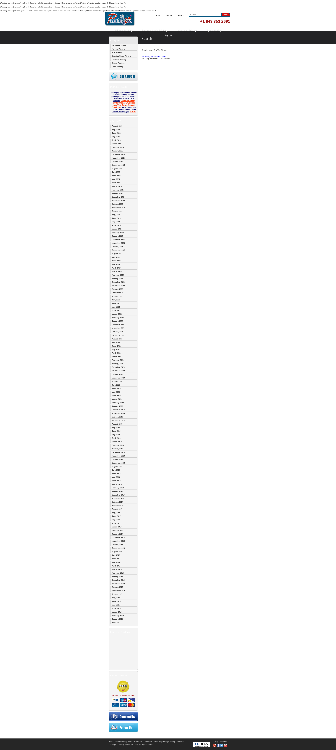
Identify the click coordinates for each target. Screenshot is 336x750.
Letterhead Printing (186, 30)
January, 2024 (117, 236)
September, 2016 (118, 548)
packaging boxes (118, 93)
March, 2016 (117, 569)
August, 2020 (117, 381)
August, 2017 (117, 509)
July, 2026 (116, 130)
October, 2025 (117, 162)
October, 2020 (117, 374)
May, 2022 (116, 307)
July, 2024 (116, 215)
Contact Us (148, 742)
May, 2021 (116, 349)
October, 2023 (117, 247)
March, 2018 (117, 484)
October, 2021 (117, 332)
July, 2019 (116, 428)
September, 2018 (118, 463)
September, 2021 (118, 335)
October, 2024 (117, 204)
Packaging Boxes (119, 45)
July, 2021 (116, 342)
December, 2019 (118, 410)
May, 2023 (116, 264)
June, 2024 (116, 218)
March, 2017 (117, 527)
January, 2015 (117, 619)
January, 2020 (117, 406)
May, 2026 (116, 137)
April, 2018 (116, 481)
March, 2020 (117, 399)
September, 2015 (118, 591)
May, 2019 (116, 435)
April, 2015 (116, 608)
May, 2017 (116, 520)
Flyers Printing (213, 30)
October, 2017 (117, 502)
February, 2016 (118, 573)
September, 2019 (118, 420)
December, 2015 (118, 580)
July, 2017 (116, 513)
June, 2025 (116, 176)
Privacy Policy (120, 742)
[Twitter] (221, 746)
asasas (133, 111)
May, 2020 (116, 392)
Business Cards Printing (154, 30)
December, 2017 (118, 495)
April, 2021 (116, 353)
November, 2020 (118, 371)
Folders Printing (118, 49)
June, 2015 (116, 601)
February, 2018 (118, 488)
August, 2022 (117, 296)
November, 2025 (118, 158)
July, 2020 (116, 385)
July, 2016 (116, 555)
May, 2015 (116, 605)
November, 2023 (118, 243)
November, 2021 (118, 328)
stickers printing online (122, 95)
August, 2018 (117, 467)
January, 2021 (117, 364)
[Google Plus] (214, 746)
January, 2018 (117, 491)
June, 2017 (116, 516)
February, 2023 (118, 275)
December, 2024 (118, 197)
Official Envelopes (126, 103)
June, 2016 (116, 559)
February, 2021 (118, 360)
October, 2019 (117, 417)
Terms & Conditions (134, 742)
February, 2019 (118, 445)
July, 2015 (116, 598)
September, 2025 (118, 165)
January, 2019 (117, 449)
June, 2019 (116, 431)
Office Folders (131, 93)
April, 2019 (116, 438)
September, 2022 (118, 293)
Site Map (180, 742)
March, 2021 (117, 357)
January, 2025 (117, 193)
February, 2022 (118, 318)
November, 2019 (118, 413)
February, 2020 (118, 403)
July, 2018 (116, 470)
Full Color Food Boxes (127, 109)
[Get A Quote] (123, 80)
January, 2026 (117, 151)
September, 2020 (118, 378)
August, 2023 (117, 254)
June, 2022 (116, 303)
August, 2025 (117, 169)
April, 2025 (116, 183)
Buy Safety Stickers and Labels (153, 57)
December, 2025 (118, 154)
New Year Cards (120, 105)
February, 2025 (118, 190)
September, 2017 (118, 506)
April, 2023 (116, 268)
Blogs (180, 15)
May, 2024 (116, 222)
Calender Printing (119, 60)
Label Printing (117, 67)
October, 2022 (117, 289)
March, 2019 (117, 442)
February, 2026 (118, 147)
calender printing (120, 95)
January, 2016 (117, 577)
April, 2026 (116, 140)
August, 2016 (117, 552)
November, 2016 (118, 541)
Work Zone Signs (121, 98)
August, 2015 (117, 594)
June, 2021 (116, 346)
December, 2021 (118, 325)
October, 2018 (117, 459)
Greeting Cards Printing (121, 56)
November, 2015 (118, 584)
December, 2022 (118, 282)
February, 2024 (118, 232)
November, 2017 (118, 498)
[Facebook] (218, 746)
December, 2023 (118, 240)
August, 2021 (117, 339)
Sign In (168, 35)
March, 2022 (117, 314)
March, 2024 (117, 229)
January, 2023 (117, 279)
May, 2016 (116, 562)
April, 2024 (116, 225)
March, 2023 (117, 271)
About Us (157, 742)
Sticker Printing (118, 63)
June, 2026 (116, 133)
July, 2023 (116, 257)
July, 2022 (116, 300)
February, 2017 (118, 530)
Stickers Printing (123, 30)
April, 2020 (116, 396)
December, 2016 (118, 537)
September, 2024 (118, 208)
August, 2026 (117, 126)
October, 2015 (117, 587)
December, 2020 (118, 367)
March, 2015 (117, 612)
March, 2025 (117, 186)
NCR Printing (117, 52)
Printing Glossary (168, 742)
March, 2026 (117, 144)
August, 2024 (117, 211)
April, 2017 (116, 523)
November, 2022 (118, 286)
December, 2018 (118, 452)
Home (157, 15)
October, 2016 (117, 545)
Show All (115, 623)
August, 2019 (117, 424)
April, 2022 (116, 310)
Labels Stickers (130, 96)
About (169, 15)
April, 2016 (116, 566)
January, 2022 (117, 321)
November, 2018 (118, 456)
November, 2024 (118, 201)
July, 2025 (116, 172)
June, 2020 (116, 389)
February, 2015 (118, 616)
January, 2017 (117, 534)
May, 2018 (116, 477)
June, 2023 (116, 261)
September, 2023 (118, 250)
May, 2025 (116, 179)
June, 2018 (116, 474)
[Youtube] (225, 746)
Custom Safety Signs (120, 112)
